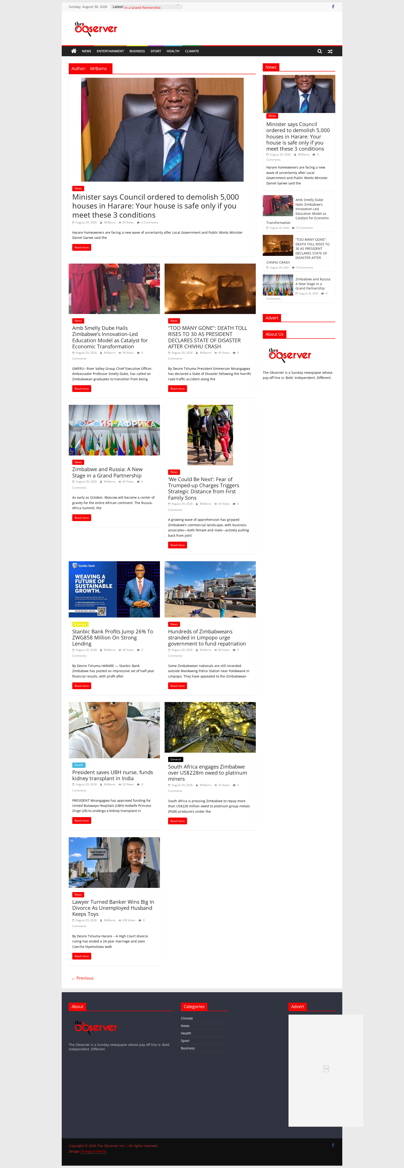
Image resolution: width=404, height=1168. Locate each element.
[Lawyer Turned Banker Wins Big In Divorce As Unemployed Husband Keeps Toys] (114, 840)
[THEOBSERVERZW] (96, 1017)
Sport (156, 51)
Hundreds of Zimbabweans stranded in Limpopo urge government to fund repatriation (207, 637)
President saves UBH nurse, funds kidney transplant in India (112, 775)
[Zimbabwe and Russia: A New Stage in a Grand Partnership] (114, 407)
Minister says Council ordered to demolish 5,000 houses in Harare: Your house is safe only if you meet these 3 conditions (155, 206)
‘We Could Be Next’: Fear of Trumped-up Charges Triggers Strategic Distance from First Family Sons (203, 488)
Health (173, 51)
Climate (192, 51)
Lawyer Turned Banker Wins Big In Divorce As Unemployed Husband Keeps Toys (113, 907)
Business (137, 51)
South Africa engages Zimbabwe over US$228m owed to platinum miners (207, 772)
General (175, 759)
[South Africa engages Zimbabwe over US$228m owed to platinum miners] (210, 704)
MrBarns (110, 222)
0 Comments (149, 222)
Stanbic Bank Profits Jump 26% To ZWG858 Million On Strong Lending (112, 637)
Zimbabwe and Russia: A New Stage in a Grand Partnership (153, 9)
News (86, 51)
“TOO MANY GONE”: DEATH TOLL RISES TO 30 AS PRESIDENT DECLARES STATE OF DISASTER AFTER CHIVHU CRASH (207, 337)
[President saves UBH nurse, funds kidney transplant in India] (114, 704)
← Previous (82, 978)
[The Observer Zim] (74, 51)
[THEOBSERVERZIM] (290, 344)
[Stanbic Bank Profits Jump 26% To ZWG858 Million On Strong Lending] (114, 564)
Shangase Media (93, 1151)
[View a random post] (330, 51)
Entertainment (110, 51)
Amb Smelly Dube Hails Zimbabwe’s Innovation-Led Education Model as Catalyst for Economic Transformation (110, 337)
